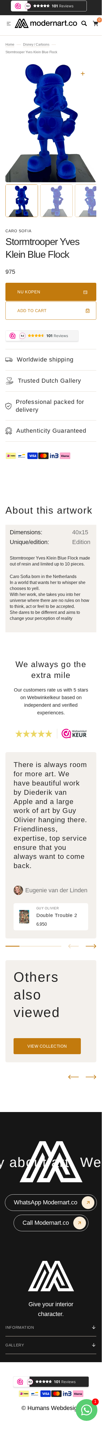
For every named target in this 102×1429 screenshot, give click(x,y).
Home (9, 44)
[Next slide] (91, 946)
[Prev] (73, 1077)
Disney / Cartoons (36, 44)
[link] (51, 916)
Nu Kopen (28, 292)
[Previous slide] (73, 946)
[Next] (91, 1077)
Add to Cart (32, 310)
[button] (9, 24)
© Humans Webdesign (51, 1408)
